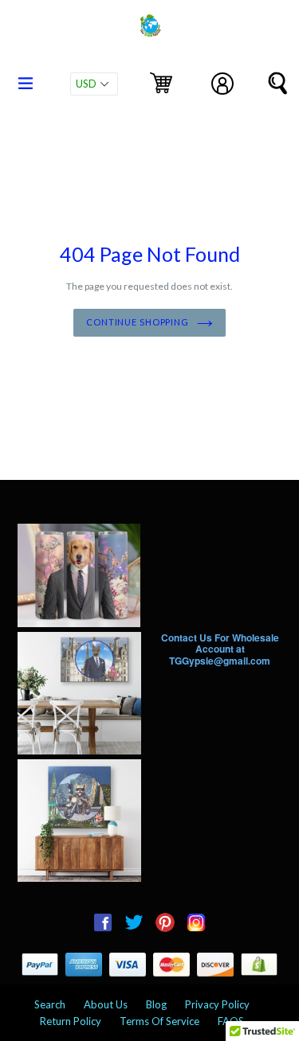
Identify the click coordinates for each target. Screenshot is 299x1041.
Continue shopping (137, 322)
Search (49, 1004)
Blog (156, 1004)
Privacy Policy (217, 1004)
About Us (106, 1004)
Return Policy (70, 1021)
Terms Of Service (159, 1021)
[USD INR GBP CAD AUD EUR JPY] (94, 84)
